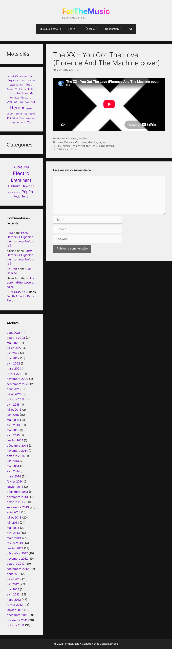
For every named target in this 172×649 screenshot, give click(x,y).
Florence (69, 142)
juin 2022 (13, 353)
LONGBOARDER (17, 292)
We (18, 123)
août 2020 (14, 389)
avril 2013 (13, 533)
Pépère (83, 138)
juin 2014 (13, 461)
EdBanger (14, 85)
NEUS (16, 98)
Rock (17, 196)
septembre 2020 (18, 384)
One (9, 101)
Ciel (26, 167)
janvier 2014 (15, 486)
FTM (10, 233)
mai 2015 (13, 430)
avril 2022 (13, 363)
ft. (16, 89)
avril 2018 (13, 404)
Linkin (11, 93)
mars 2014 (14, 476)
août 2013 (13, 512)
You (105, 142)
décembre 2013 (17, 491)
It (25, 89)
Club (23, 80)
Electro (61, 138)
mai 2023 (13, 343)
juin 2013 (13, 522)
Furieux (14, 186)
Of (31, 97)
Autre (17, 167)
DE (33, 80)
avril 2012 (13, 594)
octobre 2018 (16, 399)
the (9, 117)
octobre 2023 (16, 337)
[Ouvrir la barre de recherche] (131, 29)
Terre (25, 196)
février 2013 (15, 543)
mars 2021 (14, 368)
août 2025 (13, 332)
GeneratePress (109, 643)
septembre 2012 (18, 569)
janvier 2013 (15, 548)
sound (19, 114)
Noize (24, 97)
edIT (22, 85)
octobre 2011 (15, 625)
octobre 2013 (16, 502)
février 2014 (15, 481)
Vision (12, 123)
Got (77, 142)
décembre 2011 (17, 615)
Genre (71, 28)
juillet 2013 (14, 517)
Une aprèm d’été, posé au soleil (21, 283)
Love (83, 142)
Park (27, 102)
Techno (32, 114)
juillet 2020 (14, 394)
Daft (29, 80)
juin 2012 (13, 584)
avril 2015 (13, 435)
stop (25, 114)
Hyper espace (14, 192)
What (23, 123)
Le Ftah (12, 269)
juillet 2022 (14, 348)
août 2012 (13, 574)
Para (21, 102)
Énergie (90, 28)
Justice (31, 89)
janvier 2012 (15, 610)
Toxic (21, 118)
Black (31, 76)
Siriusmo (10, 114)
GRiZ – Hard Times (67, 149)
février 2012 (15, 604)
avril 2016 (13, 425)
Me (31, 93)
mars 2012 (14, 599)
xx (100, 142)
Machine (92, 142)
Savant (29, 109)
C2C (17, 80)
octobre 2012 (16, 563)
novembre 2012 (17, 558)
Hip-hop (28, 186)
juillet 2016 (14, 409)
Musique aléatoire (50, 28)
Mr (11, 97)
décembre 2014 (17, 445)
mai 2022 (13, 358)
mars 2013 (14, 538)
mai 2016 (13, 420)
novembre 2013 (17, 497)
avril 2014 (13, 471)
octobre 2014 (16, 456)
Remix (17, 108)
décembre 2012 (17, 553)
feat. (29, 84)
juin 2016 (13, 415)
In (22, 89)
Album (14, 76)
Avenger (23, 76)
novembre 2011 (17, 620)
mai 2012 (13, 589)
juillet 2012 (14, 579)
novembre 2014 (17, 450)
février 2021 (15, 373)
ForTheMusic (86, 11)
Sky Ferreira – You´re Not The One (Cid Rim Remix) (85, 145)
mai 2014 (13, 466)
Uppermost (30, 118)
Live (18, 93)
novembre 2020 (17, 378)
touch (15, 118)
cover (60, 142)
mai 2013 (13, 527)
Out (15, 102)
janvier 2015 (15, 440)
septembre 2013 (18, 507)
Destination (112, 28)
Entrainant (71, 138)
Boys (10, 80)
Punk (33, 102)
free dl (10, 89)
